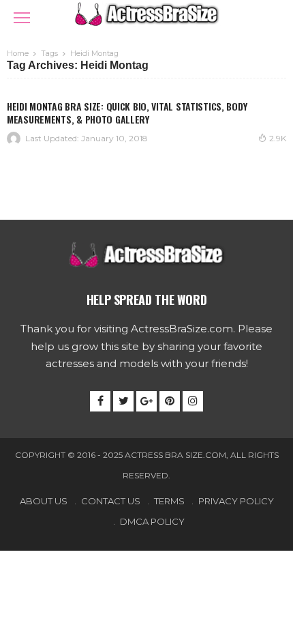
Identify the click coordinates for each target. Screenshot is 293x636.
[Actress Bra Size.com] (146, 12)
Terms (169, 500)
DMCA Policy (152, 521)
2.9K (277, 138)
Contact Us (110, 500)
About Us (43, 500)
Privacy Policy (236, 500)
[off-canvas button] (22, 18)
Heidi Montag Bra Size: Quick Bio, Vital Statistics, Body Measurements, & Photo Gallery (127, 112)
